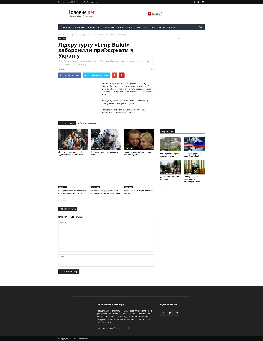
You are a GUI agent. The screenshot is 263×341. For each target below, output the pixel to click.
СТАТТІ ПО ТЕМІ (67, 123)
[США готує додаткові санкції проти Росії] (194, 144)
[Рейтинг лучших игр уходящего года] (106, 139)
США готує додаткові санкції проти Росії (192, 154)
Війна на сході (166, 173)
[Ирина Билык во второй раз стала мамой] (139, 173)
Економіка (109, 27)
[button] (200, 27)
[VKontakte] (203, 2)
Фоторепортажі (167, 27)
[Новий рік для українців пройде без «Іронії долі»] (139, 139)
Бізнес (152, 27)
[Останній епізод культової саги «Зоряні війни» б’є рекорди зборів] (106, 173)
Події (121, 27)
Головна (67, 27)
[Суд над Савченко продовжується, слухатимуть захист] (194, 167)
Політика (79, 27)
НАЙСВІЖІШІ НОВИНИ (87, 123)
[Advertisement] (78, 99)
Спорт (130, 27)
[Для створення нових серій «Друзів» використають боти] (73, 139)
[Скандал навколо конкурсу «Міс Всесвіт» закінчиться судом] (73, 173)
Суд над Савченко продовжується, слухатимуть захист (192, 179)
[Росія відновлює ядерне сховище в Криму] (170, 144)
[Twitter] (198, 2)
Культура (141, 27)
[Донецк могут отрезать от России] (170, 167)
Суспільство (94, 27)
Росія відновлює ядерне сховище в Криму (170, 154)
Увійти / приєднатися (90, 2)
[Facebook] (194, 2)
